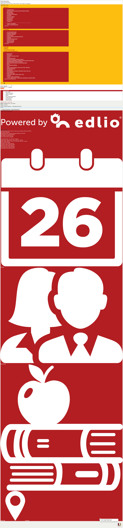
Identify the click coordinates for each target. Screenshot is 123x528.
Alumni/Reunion (10, 9)
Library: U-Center (10, 40)
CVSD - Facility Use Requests (13, 76)
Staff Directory (10, 20)
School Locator (9, 99)
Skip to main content (5, 1)
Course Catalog (10, 35)
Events (2, 107)
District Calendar (9, 94)
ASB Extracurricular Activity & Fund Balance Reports (18, 10)
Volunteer (9, 75)
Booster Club (9, 53)
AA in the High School (11, 31)
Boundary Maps (10, 13)
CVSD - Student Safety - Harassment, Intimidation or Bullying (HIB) (21, 77)
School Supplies (10, 72)
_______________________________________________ (19, 22)
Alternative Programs (11, 34)
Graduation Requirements (12, 38)
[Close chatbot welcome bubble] (100, 519)
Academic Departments (11, 33)
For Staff (2, 88)
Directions (27, 520)
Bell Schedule (10, 12)
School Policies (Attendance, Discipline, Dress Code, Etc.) (19, 70)
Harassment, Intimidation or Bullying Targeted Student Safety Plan (20, 60)
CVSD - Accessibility (11, 23)
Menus (8, 64)
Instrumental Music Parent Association (14, 61)
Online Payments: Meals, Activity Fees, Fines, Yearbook (18, 67)
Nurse (8, 66)
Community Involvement (12, 14)
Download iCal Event (16, 106)
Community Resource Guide (13, 55)
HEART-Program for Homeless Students (15, 59)
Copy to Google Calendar (6, 106)
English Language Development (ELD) (15, 36)
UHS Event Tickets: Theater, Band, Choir (15, 74)
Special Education (10, 41)
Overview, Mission (11, 16)
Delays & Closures (9, 93)
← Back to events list (5, 109)
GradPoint (9, 37)
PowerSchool (9, 69)
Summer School (10, 42)
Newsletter (9, 15)
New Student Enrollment (12, 65)
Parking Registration (11, 68)
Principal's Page (10, 17)
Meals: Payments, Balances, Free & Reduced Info (17, 62)
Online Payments (9, 97)
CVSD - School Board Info (12, 24)
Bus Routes (9, 54)
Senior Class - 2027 (11, 73)
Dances (8, 57)
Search (4, 83)
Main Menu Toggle (4, 4)
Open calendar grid (15, 109)
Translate (10, 87)
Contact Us (9, 21)
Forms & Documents (11, 58)
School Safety (10, 18)
